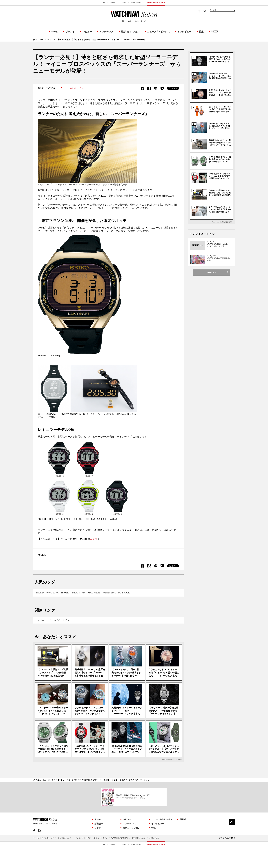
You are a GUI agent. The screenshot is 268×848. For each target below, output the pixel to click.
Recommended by (168, 759)
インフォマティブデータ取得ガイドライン (91, 838)
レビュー (87, 31)
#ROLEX (40, 592)
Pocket (162, 88)
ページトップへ (232, 822)
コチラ (93, 538)
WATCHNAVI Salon (156, 3)
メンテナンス (106, 31)
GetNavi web (109, 3)
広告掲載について (138, 838)
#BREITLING (109, 592)
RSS (204, 11)
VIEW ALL (211, 272)
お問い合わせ (154, 838)
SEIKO (42, 554)
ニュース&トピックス (158, 31)
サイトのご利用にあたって (43, 838)
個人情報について (64, 838)
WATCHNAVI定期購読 (119, 838)
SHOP (214, 31)
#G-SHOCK (124, 592)
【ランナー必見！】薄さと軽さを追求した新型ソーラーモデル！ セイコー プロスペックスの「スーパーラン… (103, 39)
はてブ (149, 88)
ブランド (70, 31)
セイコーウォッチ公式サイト (55, 620)
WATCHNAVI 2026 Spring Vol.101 (133, 795)
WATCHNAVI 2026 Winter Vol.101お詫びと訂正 (217, 245)
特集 (201, 31)
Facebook (199, 11)
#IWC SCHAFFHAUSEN (58, 592)
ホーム (54, 31)
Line (155, 88)
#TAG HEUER (94, 592)
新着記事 (98, 823)
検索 (234, 10)
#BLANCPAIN (78, 592)
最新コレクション (130, 31)
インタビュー (184, 31)
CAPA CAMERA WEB (131, 3)
